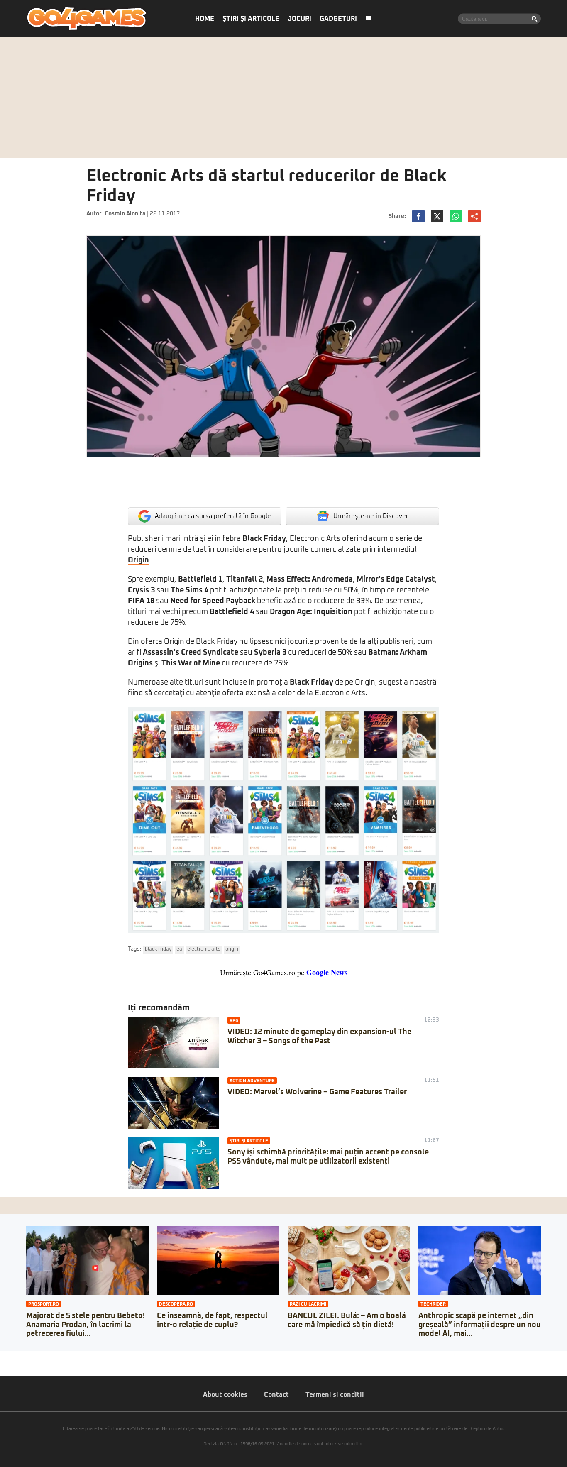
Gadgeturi (338, 18)
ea (179, 949)
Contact (276, 1394)
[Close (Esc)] (2, 1357)
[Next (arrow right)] (9, 1365)
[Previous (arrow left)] (2, 1365)
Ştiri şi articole (250, 18)
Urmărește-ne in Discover (370, 516)
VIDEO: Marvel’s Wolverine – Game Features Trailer (317, 1092)
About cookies (225, 1394)
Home (204, 18)
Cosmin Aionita (125, 214)
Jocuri (299, 18)
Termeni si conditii (334, 1394)
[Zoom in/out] (22, 1357)
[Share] (9, 1357)
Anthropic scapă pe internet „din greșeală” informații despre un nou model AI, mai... (479, 1324)
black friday (158, 949)
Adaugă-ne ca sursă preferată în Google (213, 516)
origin (231, 949)
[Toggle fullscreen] (15, 1357)
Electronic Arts (203, 949)
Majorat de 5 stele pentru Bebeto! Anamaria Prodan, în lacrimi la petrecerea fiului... (85, 1324)
